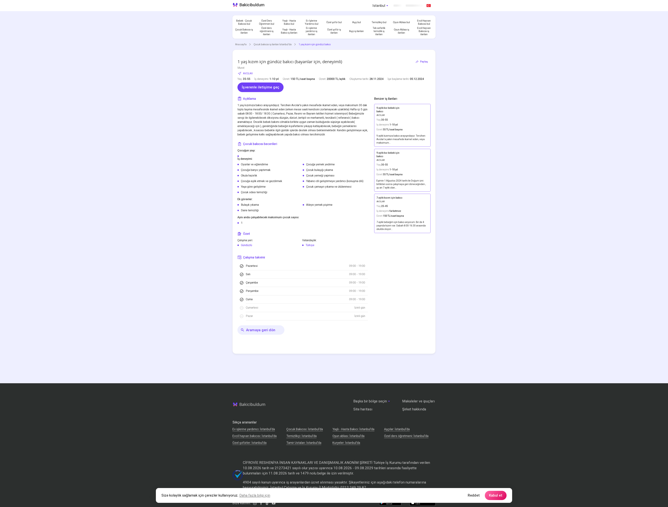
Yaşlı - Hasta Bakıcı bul (289, 22)
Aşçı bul (356, 22)
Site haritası (362, 409)
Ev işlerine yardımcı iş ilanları (311, 31)
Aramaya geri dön (260, 330)
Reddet (474, 495)
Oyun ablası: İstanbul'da (348, 436)
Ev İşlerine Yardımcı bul (311, 22)
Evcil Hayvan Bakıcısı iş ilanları (424, 31)
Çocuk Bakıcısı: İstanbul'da (304, 429)
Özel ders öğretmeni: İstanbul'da (406, 436)
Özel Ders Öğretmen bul (266, 22)
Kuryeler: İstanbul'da (346, 443)
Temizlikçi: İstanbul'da (301, 436)
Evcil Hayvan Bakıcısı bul (424, 22)
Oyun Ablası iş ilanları (401, 31)
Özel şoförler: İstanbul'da (249, 443)
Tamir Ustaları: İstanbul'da (303, 443)
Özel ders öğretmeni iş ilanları (266, 31)
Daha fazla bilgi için (254, 495)
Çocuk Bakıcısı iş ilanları (244, 31)
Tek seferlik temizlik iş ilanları (379, 31)
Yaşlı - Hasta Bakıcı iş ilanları (289, 31)
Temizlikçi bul (379, 22)
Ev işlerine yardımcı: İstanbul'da (253, 429)
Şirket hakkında (414, 409)
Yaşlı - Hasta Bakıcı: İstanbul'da (353, 429)
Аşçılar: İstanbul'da (397, 429)
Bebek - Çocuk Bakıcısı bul (244, 22)
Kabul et (495, 495)
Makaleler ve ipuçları (418, 401)
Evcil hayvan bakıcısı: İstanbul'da (254, 436)
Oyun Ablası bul (401, 22)
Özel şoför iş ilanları (334, 31)
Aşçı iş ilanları (356, 31)
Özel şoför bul (334, 22)
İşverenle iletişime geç (260, 87)
